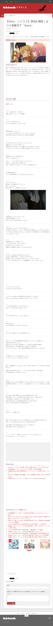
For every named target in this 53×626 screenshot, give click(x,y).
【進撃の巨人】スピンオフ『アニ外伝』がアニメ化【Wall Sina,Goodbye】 (27, 478)
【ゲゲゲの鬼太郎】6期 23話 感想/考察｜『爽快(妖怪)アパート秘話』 (26, 529)
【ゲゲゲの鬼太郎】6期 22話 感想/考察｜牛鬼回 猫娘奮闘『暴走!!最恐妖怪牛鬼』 (29, 533)
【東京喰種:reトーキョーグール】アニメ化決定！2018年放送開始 (25, 469)
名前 (8, 585)
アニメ (7, 15)
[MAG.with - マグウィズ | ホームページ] (15, 7)
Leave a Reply (16, 31)
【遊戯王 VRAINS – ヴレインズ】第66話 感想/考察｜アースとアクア (25, 531)
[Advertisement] (17, 87)
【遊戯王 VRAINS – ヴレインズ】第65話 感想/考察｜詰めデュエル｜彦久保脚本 (28, 535)
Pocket (16, 33)
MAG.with (9, 28)
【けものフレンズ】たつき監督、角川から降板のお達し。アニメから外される (28, 467)
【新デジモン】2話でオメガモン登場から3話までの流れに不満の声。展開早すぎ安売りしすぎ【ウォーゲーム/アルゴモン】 (29, 517)
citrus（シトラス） (12, 573)
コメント (9, 594)
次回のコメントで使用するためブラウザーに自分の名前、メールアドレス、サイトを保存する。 (26, 591)
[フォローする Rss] (49, 618)
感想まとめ (12, 15)
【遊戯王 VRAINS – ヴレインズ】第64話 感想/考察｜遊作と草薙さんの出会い (28, 537)
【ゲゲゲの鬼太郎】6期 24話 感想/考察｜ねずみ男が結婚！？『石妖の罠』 (27, 524)
